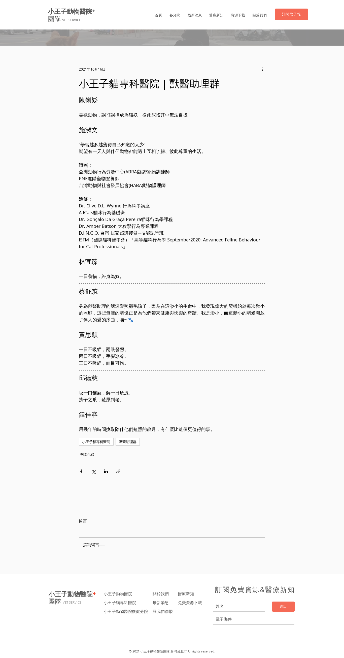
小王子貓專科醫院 (96, 441)
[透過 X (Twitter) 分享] (93, 471)
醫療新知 (186, 594)
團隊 (64, 19)
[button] (175, 15)
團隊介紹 (87, 454)
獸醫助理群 (127, 441)
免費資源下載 (190, 602)
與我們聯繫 (163, 611)
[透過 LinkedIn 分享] (106, 471)
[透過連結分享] (118, 471)
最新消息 (161, 602)
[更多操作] (262, 69)
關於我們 (161, 594)
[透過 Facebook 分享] (81, 471)
